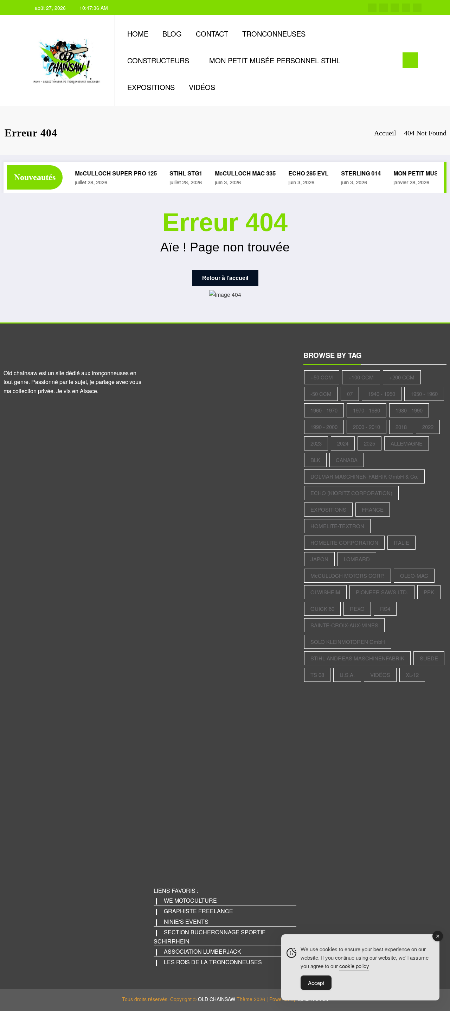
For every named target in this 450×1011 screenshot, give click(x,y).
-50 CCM (321, 393)
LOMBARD (357, 559)
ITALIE (401, 542)
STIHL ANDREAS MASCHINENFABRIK (357, 658)
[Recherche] (379, 60)
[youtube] (417, 8)
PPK (429, 592)
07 (350, 393)
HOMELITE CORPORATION (344, 542)
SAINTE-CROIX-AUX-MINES (344, 625)
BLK (315, 459)
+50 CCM (321, 377)
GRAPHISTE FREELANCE (198, 911)
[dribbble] (395, 8)
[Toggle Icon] (410, 60)
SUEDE (429, 658)
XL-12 (412, 674)
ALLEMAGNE (407, 443)
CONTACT (212, 33)
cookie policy (354, 966)
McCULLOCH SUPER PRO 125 (111, 173)
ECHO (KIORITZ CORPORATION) (351, 493)
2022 (427, 426)
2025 (369, 443)
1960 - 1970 (324, 410)
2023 (316, 443)
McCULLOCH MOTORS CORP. (347, 575)
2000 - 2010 (366, 426)
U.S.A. (347, 674)
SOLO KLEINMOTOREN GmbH (347, 641)
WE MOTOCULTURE (190, 900)
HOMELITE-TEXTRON (337, 526)
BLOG (172, 33)
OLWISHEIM (325, 592)
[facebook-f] (372, 8)
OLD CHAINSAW (216, 999)
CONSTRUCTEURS (158, 60)
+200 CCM (401, 377)
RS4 (385, 608)
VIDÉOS (202, 87)
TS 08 (317, 674)
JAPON (319, 559)
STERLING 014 (356, 173)
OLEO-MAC (414, 575)
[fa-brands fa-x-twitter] (383, 8)
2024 (342, 443)
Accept (316, 982)
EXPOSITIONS (151, 87)
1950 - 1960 (424, 393)
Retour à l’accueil (225, 278)
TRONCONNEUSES (274, 33)
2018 (401, 426)
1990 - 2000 (324, 426)
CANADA (347, 459)
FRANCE (373, 509)
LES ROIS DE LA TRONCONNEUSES (213, 962)
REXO (357, 608)
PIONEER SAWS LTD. (382, 592)
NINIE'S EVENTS (186, 921)
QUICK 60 (322, 608)
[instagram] (406, 8)
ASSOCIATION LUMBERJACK (202, 951)
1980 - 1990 (409, 410)
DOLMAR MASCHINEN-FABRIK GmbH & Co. (364, 476)
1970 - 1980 (366, 410)
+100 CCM (361, 377)
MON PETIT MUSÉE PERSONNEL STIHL (274, 60)
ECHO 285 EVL (303, 173)
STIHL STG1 (181, 173)
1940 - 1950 (381, 393)
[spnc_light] (392, 60)
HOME (137, 33)
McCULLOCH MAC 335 (240, 173)
